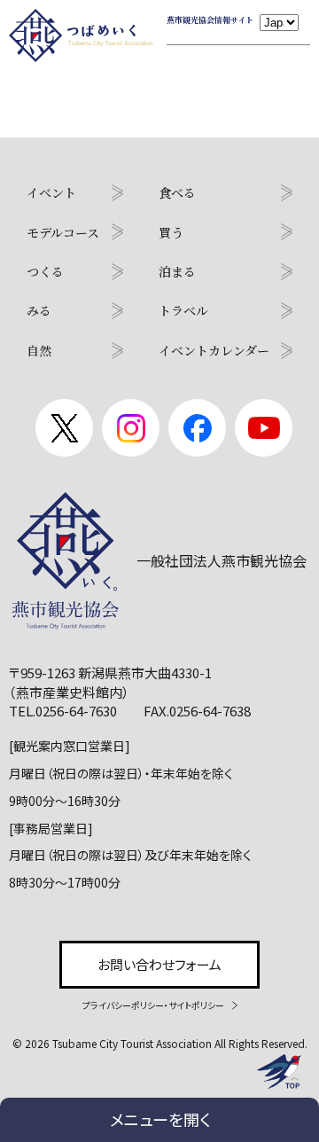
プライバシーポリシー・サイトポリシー (153, 1005)
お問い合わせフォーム (159, 964)
